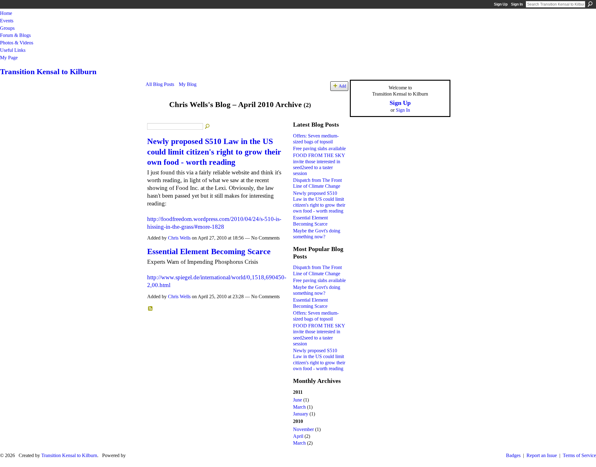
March (299, 407)
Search (590, 4)
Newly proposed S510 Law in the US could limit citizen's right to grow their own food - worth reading (214, 152)
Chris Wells (179, 237)
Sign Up (501, 4)
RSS (150, 309)
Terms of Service (579, 455)
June (297, 399)
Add (342, 85)
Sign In (517, 4)
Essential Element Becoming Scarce (209, 251)
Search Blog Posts (207, 126)
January (300, 413)
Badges (513, 455)
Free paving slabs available (319, 148)
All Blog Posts (160, 84)
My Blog (187, 84)
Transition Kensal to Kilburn (48, 71)
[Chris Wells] (155, 116)
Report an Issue (541, 455)
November (303, 429)
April (298, 436)
